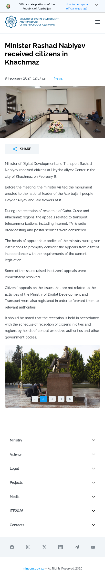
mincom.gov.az (33, 568)
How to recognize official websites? (77, 6)
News (58, 78)
